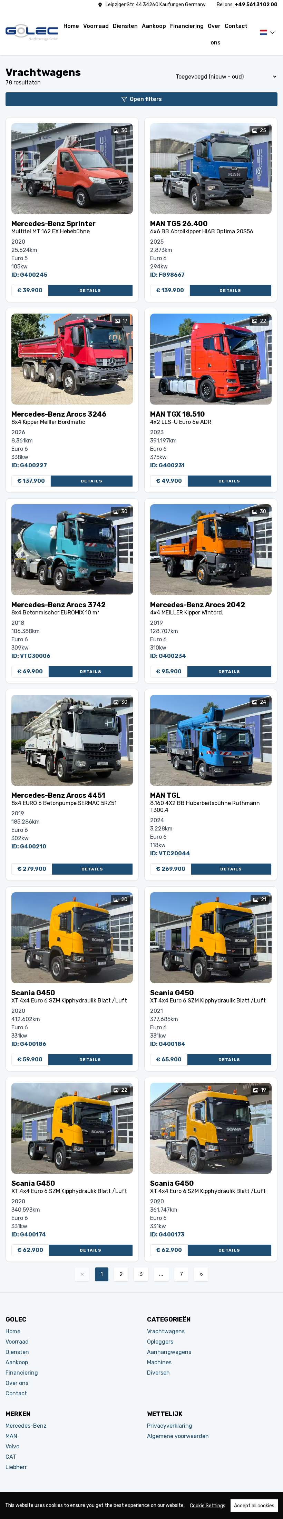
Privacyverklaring (169, 1426)
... (161, 1274)
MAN (11, 1436)
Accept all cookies (254, 1506)
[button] (266, 32)
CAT (11, 1457)
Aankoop (154, 26)
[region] (141, 1505)
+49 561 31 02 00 (256, 5)
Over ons (214, 28)
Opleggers (160, 1341)
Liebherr (16, 1467)
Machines (159, 1362)
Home (71, 26)
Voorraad (96, 26)
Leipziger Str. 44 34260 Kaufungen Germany (156, 5)
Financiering (187, 26)
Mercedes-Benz (26, 1426)
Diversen (158, 1372)
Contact (236, 26)
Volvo (12, 1446)
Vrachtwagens (166, 1331)
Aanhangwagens (169, 1352)
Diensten (125, 26)
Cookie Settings (207, 1506)
